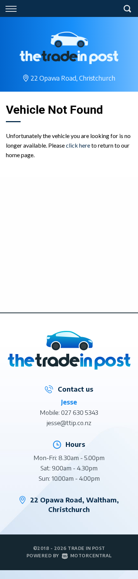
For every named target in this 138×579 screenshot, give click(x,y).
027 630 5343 (79, 412)
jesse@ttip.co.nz (69, 423)
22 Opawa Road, (73, 78)
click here (78, 145)
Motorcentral (91, 555)
